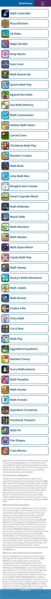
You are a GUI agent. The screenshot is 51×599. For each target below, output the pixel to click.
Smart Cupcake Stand (24, 196)
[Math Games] (25, 3)
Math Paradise (19, 379)
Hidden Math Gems (22, 125)
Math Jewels (18, 288)
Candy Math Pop (20, 257)
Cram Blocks (18, 451)
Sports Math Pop (21, 84)
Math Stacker (18, 237)
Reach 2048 (17, 217)
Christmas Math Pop (23, 145)
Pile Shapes (17, 440)
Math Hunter (18, 390)
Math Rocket (18, 298)
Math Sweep (18, 267)
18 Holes (15, 34)
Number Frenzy (20, 359)
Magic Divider (19, 44)
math (9, 465)
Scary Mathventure (22, 369)
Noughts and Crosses (23, 186)
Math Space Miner (21, 247)
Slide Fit (15, 430)
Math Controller (20, 13)
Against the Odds (21, 95)
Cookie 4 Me (18, 308)
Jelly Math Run (19, 176)
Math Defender (19, 206)
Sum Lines (16, 64)
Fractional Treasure (22, 420)
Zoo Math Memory (22, 105)
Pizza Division (19, 23)
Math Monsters (19, 227)
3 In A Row (16, 329)
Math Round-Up (20, 74)
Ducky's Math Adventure (26, 278)
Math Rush (17, 166)
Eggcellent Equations (24, 349)
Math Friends (18, 400)
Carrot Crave (18, 135)
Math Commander (22, 115)
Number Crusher (21, 156)
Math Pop (16, 339)
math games (20, 462)
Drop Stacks (18, 54)
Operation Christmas (23, 410)
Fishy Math (17, 318)
